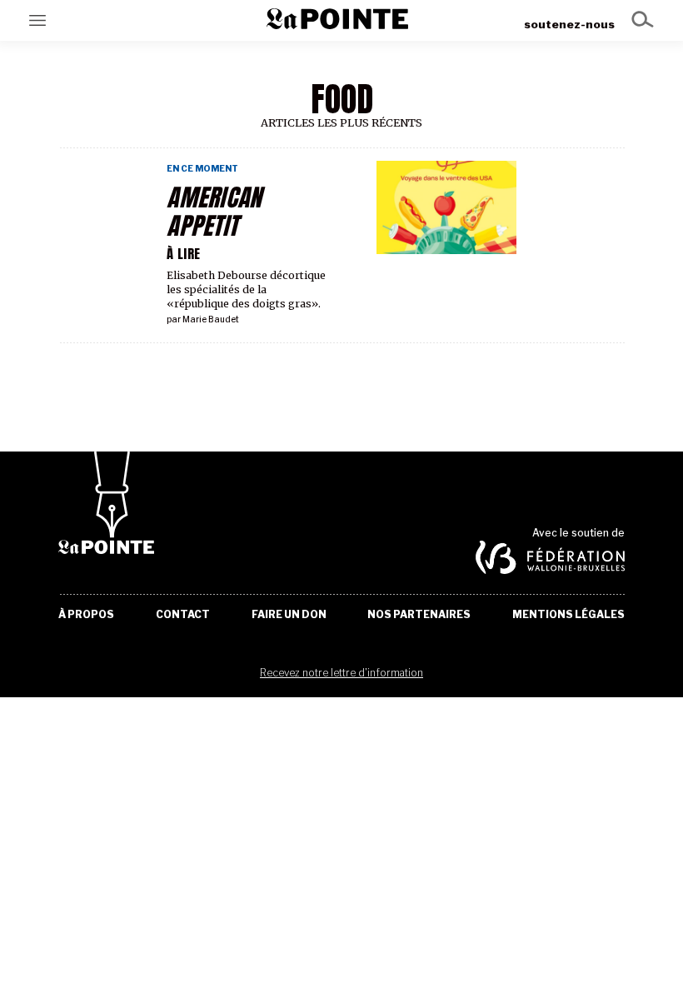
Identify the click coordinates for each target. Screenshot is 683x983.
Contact (183, 615)
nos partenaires (419, 615)
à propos (86, 615)
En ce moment (202, 168)
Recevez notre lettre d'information (341, 672)
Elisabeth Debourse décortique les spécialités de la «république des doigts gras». (246, 289)
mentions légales (568, 615)
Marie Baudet (210, 319)
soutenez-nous (569, 24)
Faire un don (289, 615)
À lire (183, 253)
